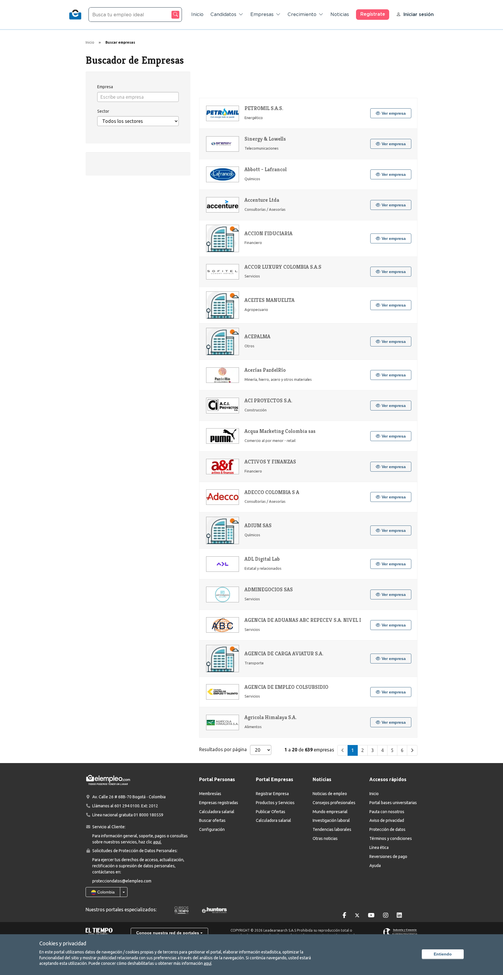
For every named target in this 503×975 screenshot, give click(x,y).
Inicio (197, 14)
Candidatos (223, 14)
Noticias (339, 14)
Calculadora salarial (216, 811)
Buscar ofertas (212, 820)
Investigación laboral (331, 820)
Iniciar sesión (418, 14)
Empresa (105, 86)
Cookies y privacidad (62, 943)
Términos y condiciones (390, 838)
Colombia (105, 892)
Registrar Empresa (272, 793)
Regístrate (372, 14)
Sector (103, 111)
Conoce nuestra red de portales (168, 932)
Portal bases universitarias (393, 802)
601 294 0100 (126, 806)
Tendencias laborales (332, 829)
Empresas (262, 14)
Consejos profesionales (334, 802)
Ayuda (375, 865)
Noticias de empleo (330, 793)
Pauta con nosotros (386, 811)
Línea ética (379, 847)
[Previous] (342, 750)
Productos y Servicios (275, 802)
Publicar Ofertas (270, 811)
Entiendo (443, 954)
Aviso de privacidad (386, 820)
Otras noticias (325, 838)
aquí (207, 963)
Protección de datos (387, 829)
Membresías (210, 793)
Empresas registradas (218, 802)
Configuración (212, 829)
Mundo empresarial (330, 811)
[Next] (412, 750)
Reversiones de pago (388, 856)
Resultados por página (223, 749)
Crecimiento (302, 14)
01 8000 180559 (148, 815)
